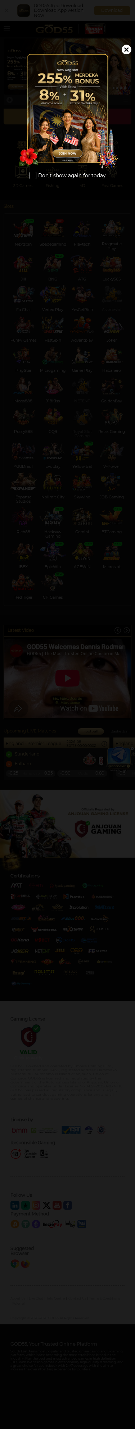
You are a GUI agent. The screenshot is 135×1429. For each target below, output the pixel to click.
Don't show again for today (71, 175)
